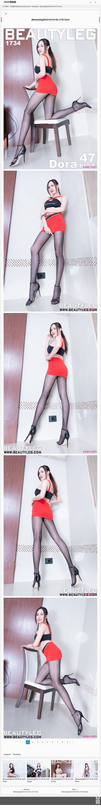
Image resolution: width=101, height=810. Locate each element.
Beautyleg (35, 6)
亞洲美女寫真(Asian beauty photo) (20, 6)
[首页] (98, 797)
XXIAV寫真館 (10, 2)
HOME (6, 6)
